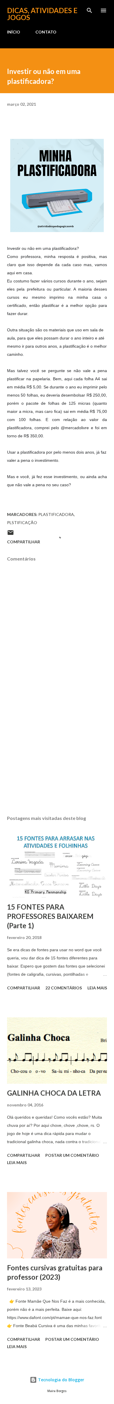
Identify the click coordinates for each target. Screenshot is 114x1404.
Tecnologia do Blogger (60, 1379)
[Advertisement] (57, 756)
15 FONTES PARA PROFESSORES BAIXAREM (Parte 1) (50, 916)
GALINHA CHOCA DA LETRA (54, 1093)
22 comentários (63, 987)
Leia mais (97, 987)
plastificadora (56, 514)
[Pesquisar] (89, 10)
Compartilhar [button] (23, 541)
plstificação (22, 522)
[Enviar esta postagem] (10, 534)
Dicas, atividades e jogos (42, 14)
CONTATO (45, 31)
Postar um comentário (72, 1155)
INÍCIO (13, 31)
